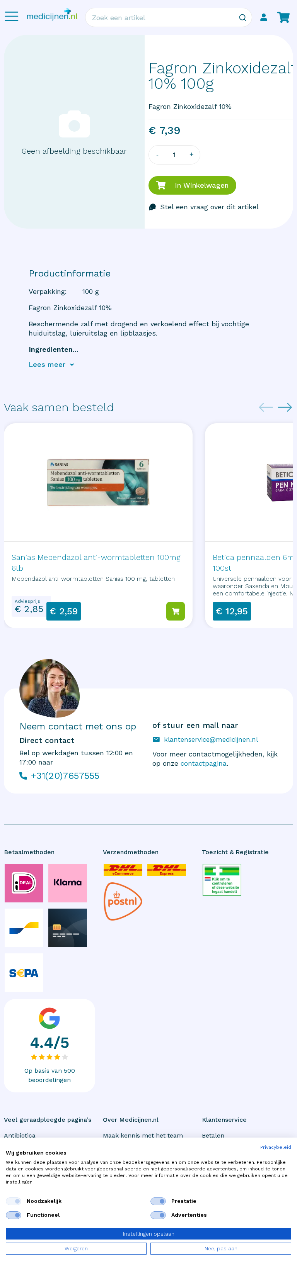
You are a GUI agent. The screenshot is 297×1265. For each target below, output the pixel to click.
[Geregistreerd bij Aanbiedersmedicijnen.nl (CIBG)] (222, 880)
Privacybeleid (275, 1147)
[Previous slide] (266, 407)
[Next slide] (285, 407)
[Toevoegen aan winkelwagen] (175, 611)
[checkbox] (13, 1201)
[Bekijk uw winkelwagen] (283, 17)
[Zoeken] (242, 17)
